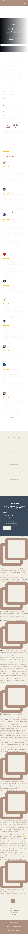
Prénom (5, 515)
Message (5, 523)
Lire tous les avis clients (16, 39)
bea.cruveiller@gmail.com (14, 912)
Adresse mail (6, 518)
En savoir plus (14, 417)
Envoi (7, 528)
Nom (4, 512)
